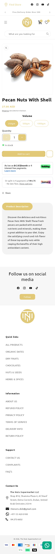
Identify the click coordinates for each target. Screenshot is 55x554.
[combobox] (27, 34)
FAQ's (9, 471)
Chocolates (13, 365)
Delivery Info (14, 428)
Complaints (13, 464)
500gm (26, 123)
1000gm (41, 123)
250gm (11, 123)
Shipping (5, 110)
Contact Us (13, 457)
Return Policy (15, 435)
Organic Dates (15, 351)
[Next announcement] (50, 12)
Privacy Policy (15, 415)
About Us (11, 401)
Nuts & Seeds (14, 372)
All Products (14, 344)
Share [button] (8, 193)
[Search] (47, 34)
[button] (6, 22)
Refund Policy (15, 408)
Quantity (6, 130)
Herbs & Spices (15, 379)
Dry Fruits (12, 358)
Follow (27, 297)
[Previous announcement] (5, 12)
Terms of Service (16, 421)
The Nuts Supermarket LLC (30, 539)
